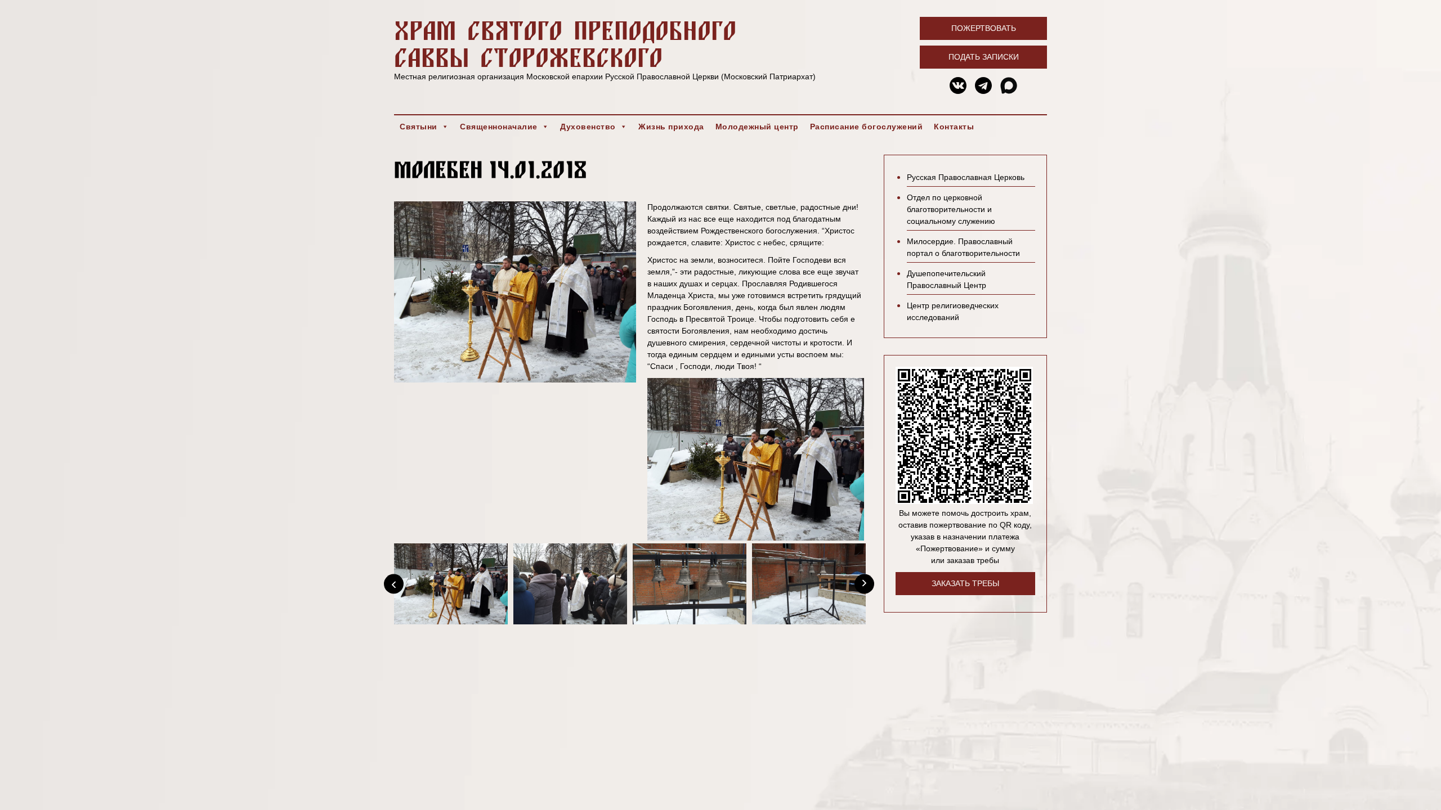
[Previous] (394, 584)
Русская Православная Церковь (965, 177)
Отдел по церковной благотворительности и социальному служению (951, 209)
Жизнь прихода (671, 126)
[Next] (864, 584)
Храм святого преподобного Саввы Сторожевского (565, 44)
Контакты (954, 126)
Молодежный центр (757, 126)
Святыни (418, 126)
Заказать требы (965, 583)
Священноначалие (499, 126)
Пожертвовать (983, 28)
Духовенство (588, 126)
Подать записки (983, 56)
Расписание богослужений (866, 126)
